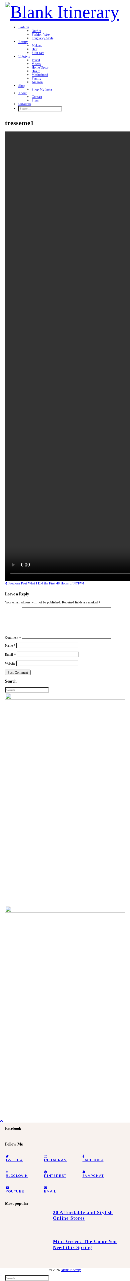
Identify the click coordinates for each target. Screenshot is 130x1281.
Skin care (38, 53)
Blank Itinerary (71, 1270)
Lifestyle (24, 56)
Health (36, 71)
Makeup (37, 45)
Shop (21, 86)
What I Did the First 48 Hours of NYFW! (45, 583)
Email (10, 654)
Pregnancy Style (42, 38)
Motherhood (40, 75)
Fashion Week (41, 34)
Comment (13, 637)
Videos (36, 64)
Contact (37, 97)
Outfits (36, 31)
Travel (36, 60)
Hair (34, 49)
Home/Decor (40, 67)
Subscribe (24, 104)
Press (35, 100)
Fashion (23, 27)
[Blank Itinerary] (62, 10)
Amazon (37, 82)
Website (10, 663)
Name (10, 645)
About (22, 93)
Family (36, 78)
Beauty (23, 42)
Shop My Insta (42, 89)
